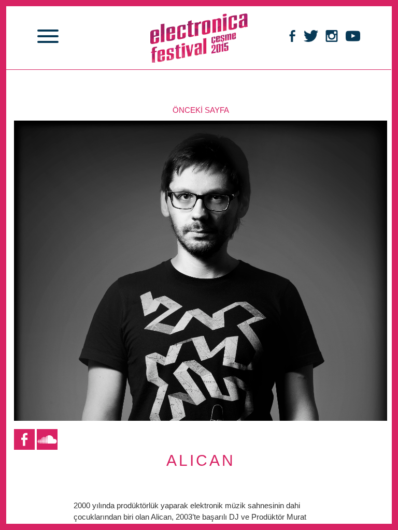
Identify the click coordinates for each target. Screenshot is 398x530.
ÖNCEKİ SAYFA (201, 110)
